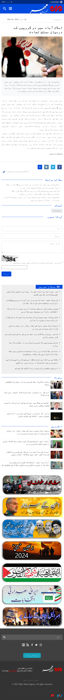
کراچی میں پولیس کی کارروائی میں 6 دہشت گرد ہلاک (36, 191)
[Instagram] (41, 644)
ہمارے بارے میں (31, 680)
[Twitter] (36, 644)
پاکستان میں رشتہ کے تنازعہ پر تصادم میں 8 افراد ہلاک (33, 185)
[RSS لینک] (27, 644)
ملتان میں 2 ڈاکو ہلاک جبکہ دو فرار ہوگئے (39, 194)
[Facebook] (32, 644)
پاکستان (57, 19)
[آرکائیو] (23, 644)
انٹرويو (57, 426)
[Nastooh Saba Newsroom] (58, 695)
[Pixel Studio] (51, 695)
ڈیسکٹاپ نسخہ (32, 655)
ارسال (6, 274)
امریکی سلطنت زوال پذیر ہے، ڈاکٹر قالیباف (36, 368)
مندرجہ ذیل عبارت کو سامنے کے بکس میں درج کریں (38, 263)
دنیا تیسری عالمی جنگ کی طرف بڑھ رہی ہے (40, 188)
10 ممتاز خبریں (49, 286)
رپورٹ (58, 377)
